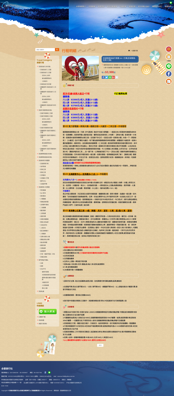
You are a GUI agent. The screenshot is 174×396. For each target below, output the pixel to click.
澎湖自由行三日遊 (45, 72)
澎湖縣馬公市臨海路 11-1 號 (12, 382)
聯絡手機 (4, 376)
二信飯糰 (43, 207)
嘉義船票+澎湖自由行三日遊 (48, 92)
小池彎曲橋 (45, 285)
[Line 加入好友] (47, 311)
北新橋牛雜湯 (44, 204)
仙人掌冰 (43, 193)
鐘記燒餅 (43, 210)
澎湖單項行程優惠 (44, 160)
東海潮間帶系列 (46, 78)
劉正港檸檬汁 (44, 231)
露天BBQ (43, 181)
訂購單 (169, 61)
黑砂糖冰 (43, 196)
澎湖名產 (41, 291)
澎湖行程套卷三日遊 (46, 116)
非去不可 (43, 269)
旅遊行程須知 (43, 323)
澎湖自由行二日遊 (45, 69)
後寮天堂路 (45, 272)
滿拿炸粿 (43, 216)
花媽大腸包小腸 (45, 236)
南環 (41, 266)
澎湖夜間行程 (44, 163)
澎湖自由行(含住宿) (44, 66)
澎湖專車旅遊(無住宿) (45, 157)
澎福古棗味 (43, 257)
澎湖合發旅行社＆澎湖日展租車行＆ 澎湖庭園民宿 (5, 4)
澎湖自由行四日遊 (45, 84)
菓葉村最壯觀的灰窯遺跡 (49, 278)
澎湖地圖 (41, 320)
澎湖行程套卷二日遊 (46, 113)
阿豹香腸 (43, 190)
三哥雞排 (43, 233)
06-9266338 (14, 372)
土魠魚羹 (43, 213)
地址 (2, 382)
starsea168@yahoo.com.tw (65, 376)
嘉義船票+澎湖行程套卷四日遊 (48, 149)
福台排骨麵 (43, 242)
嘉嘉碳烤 (43, 251)
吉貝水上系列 (46, 75)
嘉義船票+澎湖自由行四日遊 (48, 106)
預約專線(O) (5, 372)
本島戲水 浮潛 (44, 178)
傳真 (31, 372)
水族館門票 (43, 184)
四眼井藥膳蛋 (44, 219)
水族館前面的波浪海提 (49, 275)
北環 (41, 263)
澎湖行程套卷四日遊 (46, 128)
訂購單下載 (42, 317)
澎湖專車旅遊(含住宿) (45, 154)
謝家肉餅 (43, 245)
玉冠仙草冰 (43, 225)
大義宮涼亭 (45, 282)
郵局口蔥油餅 (44, 222)
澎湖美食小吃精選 (44, 187)
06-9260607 (24, 372)
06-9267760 (38, 372)
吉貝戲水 (43, 175)
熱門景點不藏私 (43, 260)
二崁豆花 (43, 228)
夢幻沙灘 (44, 288)
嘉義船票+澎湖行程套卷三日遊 (48, 136)
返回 (100, 345)
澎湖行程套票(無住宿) (45, 110)
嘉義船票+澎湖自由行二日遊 (48, 88)
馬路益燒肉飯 (44, 202)
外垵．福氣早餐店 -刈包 (47, 254)
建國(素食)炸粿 (44, 239)
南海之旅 (43, 169)
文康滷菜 (43, 248)
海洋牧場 (43, 166)
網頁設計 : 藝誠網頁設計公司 (62, 390)
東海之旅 (43, 172)
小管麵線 (43, 199)
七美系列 (44, 81)
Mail (55, 376)
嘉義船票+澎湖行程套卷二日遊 (48, 131)
